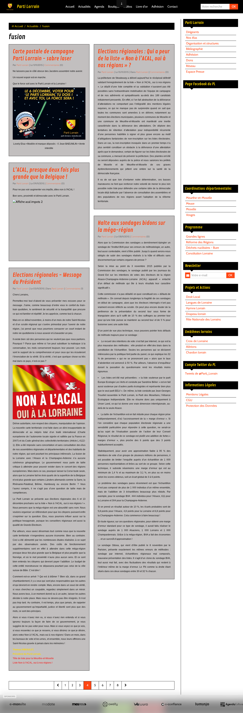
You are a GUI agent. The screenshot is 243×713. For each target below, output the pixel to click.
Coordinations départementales (208, 188)
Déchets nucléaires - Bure (202, 247)
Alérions (191, 347)
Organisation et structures (202, 43)
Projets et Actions (197, 287)
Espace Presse (195, 71)
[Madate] (48, 704)
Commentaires (52, 65)
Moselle (191, 209)
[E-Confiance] (171, 704)
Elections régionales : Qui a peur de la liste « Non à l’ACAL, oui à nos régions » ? (134, 58)
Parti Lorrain (28, 6)
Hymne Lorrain (195, 308)
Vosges (190, 215)
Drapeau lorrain (196, 314)
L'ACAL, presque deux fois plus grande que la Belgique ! (46, 173)
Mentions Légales (197, 394)
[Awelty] (110, 704)
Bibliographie (194, 49)
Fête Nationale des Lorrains (203, 319)
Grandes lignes (195, 236)
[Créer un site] (18, 704)
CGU (189, 400)
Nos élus (191, 37)
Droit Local (193, 297)
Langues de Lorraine (199, 302)
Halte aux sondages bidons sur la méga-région (131, 227)
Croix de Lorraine (197, 341)
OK (234, 6)
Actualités (84, 6)
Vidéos (127, 6)
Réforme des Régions (200, 242)
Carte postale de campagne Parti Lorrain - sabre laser (43, 55)
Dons (189, 60)
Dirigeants (192, 32)
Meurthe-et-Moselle (199, 198)
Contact (172, 6)
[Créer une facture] (141, 704)
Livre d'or (142, 6)
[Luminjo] (202, 704)
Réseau (190, 66)
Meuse (190, 203)
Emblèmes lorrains (198, 332)
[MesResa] (79, 704)
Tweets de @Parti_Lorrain (201, 373)
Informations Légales (200, 385)
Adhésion (157, 6)
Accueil (69, 6)
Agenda (99, 6)
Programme (193, 227)
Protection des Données (201, 406)
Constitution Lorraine (199, 253)
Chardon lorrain (196, 352)
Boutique (113, 6)
